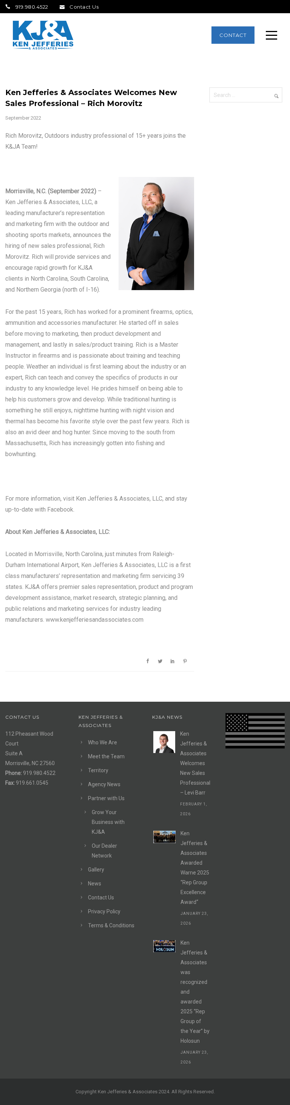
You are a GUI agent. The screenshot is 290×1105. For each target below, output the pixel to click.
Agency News (104, 784)
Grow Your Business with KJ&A (108, 822)
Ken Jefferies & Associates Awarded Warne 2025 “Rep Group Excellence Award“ (194, 867)
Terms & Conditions (111, 925)
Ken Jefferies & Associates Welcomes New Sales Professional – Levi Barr (195, 763)
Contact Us (84, 7)
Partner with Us (106, 798)
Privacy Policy (104, 911)
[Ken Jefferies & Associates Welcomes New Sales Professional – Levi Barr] (164, 742)
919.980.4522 (31, 7)
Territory (98, 770)
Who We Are (102, 742)
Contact (233, 35)
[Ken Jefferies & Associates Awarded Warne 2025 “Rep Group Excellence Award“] (164, 837)
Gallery (96, 870)
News (94, 884)
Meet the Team (106, 756)
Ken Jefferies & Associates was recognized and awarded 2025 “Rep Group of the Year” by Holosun (195, 992)
